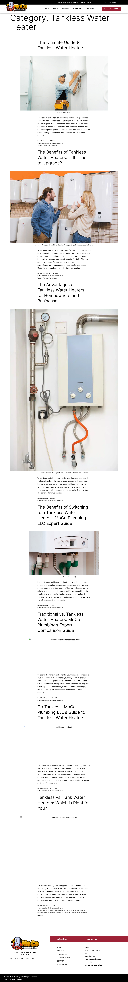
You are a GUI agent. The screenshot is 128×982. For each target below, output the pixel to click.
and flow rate (47, 910)
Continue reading (72, 268)
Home (47, 9)
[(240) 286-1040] (101, 2)
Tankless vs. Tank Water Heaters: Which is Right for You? (63, 803)
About (55, 9)
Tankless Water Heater (55, 143)
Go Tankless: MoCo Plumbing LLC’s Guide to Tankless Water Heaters (61, 712)
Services (65, 9)
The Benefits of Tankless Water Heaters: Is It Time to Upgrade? (61, 157)
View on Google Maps (93, 959)
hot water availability (59, 910)
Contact (90, 9)
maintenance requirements (46, 913)
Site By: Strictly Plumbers (13, 979)
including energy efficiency (76, 910)
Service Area (77, 9)
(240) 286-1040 (110, 2)
